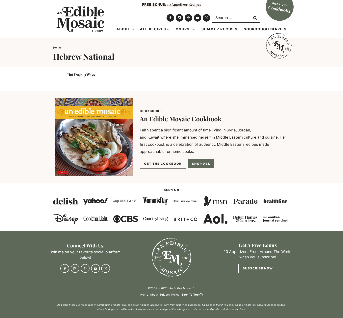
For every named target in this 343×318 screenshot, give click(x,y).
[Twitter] (206, 18)
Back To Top (190, 294)
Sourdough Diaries (265, 29)
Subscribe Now (258, 268)
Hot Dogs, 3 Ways (81, 74)
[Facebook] (170, 18)
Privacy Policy (170, 294)
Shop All (201, 164)
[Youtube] (197, 18)
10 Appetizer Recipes (171, 4)
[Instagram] (179, 18)
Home (57, 47)
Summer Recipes (219, 29)
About (154, 294)
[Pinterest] (188, 18)
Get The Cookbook (163, 164)
